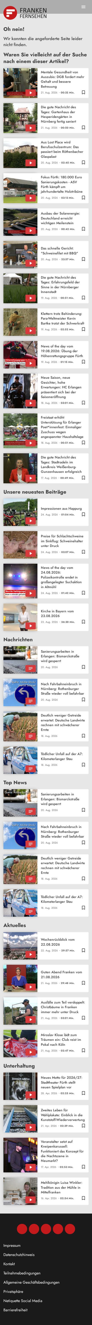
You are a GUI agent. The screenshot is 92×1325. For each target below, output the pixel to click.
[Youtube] (46, 1229)
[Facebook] (22, 1229)
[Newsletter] (70, 1229)
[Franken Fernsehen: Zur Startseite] (25, 13)
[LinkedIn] (58, 1229)
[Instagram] (34, 1229)
